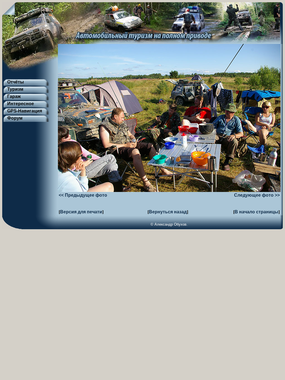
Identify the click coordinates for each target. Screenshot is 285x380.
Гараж (14, 96)
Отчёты (15, 82)
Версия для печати (81, 211)
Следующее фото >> (257, 195)
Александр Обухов (170, 224)
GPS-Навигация (24, 110)
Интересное (20, 103)
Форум (15, 118)
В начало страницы (256, 211)
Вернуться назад (168, 211)
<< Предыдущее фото (83, 195)
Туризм (15, 89)
